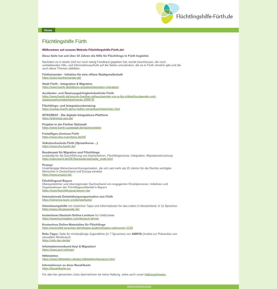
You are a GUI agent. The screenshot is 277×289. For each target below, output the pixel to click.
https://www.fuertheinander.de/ (61, 77)
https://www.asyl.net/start (58, 249)
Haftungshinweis (155, 274)
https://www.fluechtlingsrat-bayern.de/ (66, 190)
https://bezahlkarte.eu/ (56, 268)
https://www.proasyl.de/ (57, 174)
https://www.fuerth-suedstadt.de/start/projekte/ (71, 127)
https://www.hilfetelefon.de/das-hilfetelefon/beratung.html (78, 259)
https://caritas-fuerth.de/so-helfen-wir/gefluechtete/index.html (81, 109)
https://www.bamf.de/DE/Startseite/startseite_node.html (77, 158)
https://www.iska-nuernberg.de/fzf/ (64, 137)
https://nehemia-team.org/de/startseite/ (67, 199)
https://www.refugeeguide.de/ (60, 209)
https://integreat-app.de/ (57, 118)
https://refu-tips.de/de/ (56, 240)
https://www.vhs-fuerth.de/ (58, 146)
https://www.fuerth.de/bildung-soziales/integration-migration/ (80, 87)
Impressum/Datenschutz (139, 286)
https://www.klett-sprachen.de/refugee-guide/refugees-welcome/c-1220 (87, 227)
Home (48, 30)
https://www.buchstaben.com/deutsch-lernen (70, 218)
